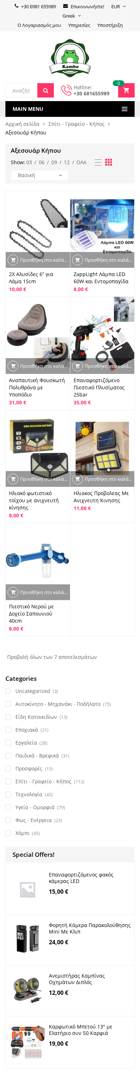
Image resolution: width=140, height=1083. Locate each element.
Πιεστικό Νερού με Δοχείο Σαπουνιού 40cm (31, 613)
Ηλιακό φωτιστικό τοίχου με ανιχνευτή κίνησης (34, 500)
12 (67, 162)
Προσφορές (28, 768)
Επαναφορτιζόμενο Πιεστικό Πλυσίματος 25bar (99, 387)
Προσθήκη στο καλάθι (44, 260)
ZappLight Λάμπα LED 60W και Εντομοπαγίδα (101, 278)
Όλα (81, 162)
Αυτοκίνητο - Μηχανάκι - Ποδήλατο (58, 703)
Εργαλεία (26, 742)
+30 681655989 (91, 93)
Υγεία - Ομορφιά (35, 807)
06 (42, 162)
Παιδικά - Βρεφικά (37, 755)
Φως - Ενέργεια (33, 820)
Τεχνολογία (28, 794)
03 (29, 162)
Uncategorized (32, 691)
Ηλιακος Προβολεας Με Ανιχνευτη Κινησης (101, 497)
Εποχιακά (26, 729)
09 (54, 162)
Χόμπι (22, 833)
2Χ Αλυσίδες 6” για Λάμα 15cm (31, 278)
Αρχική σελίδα (22, 123)
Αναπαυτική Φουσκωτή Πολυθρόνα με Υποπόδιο (37, 387)
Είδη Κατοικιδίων (36, 716)
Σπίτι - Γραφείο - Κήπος (76, 123)
